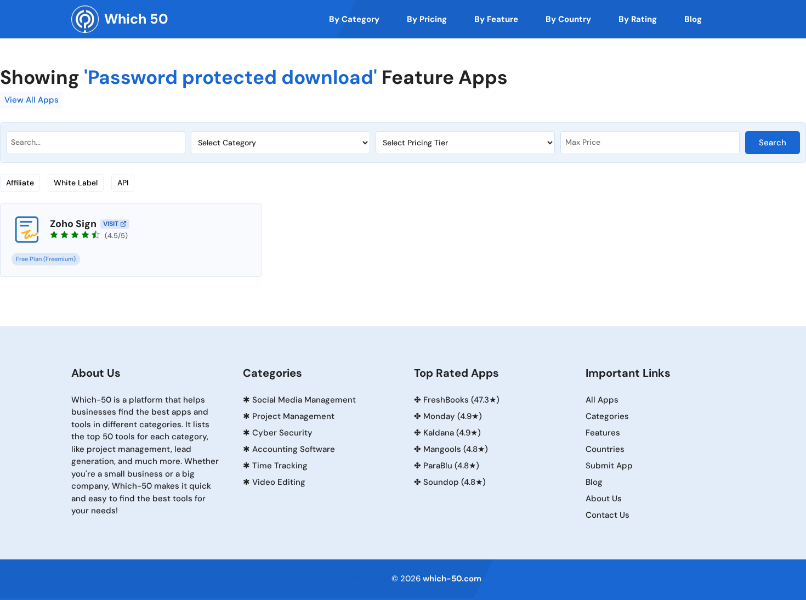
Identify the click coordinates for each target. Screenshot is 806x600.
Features (603, 432)
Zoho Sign (73, 223)
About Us (604, 498)
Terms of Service (358, 576)
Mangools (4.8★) (455, 449)
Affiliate (20, 183)
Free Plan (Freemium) (46, 259)
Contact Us (607, 515)
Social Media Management (304, 399)
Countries (605, 449)
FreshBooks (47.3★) (461, 399)
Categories (607, 416)
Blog (594, 482)
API (122, 183)
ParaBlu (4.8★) (451, 465)
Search (772, 142)
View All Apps (31, 99)
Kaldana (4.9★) (452, 432)
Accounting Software (293, 449)
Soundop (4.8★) (454, 482)
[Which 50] (85, 19)
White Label (76, 183)
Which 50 (136, 19)
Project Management (293, 416)
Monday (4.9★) (452, 416)
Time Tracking (280, 465)
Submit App (609, 465)
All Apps (602, 399)
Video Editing (278, 482)
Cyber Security (282, 432)
